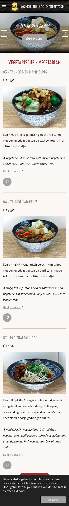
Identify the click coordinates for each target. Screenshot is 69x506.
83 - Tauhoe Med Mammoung (25, 72)
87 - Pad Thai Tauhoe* (20, 337)
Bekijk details (12, 171)
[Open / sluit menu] (4, 6)
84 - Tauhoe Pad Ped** (20, 202)
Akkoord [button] (53, 499)
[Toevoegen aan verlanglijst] (7, 182)
